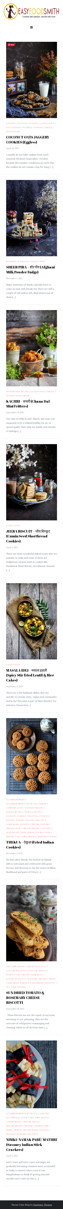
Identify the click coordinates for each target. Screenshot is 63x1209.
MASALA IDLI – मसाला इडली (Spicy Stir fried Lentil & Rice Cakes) (30, 675)
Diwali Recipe (33, 812)
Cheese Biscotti (36, 966)
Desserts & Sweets (17, 261)
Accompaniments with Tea (22, 804)
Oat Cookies (13, 127)
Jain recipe (12, 832)
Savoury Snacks (37, 979)
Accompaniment (15, 799)
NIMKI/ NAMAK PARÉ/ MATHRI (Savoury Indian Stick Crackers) (31, 1144)
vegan (9, 396)
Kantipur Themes (42, 1204)
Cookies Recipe (34, 808)
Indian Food (13, 828)
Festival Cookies (38, 816)
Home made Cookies (17, 824)
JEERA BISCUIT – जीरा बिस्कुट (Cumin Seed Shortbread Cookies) (28, 536)
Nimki (9, 1130)
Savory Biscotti (16, 979)
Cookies (11, 123)
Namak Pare (42, 1126)
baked (43, 804)
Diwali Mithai (14, 812)
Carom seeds (13, 1122)
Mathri (29, 1126)
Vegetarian (13, 131)
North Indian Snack (26, 1130)
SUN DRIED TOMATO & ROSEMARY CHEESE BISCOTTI (25, 997)
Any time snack (15, 966)
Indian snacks (31, 828)
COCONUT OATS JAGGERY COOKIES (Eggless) (27, 139)
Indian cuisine (40, 824)
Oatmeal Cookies (33, 127)
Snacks (10, 836)
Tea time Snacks (26, 836)
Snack (48, 127)
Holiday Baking (15, 820)
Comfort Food (14, 808)
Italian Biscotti (16, 970)
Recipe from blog (32, 975)
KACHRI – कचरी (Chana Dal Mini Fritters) (28, 404)
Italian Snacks (37, 970)
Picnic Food (43, 832)
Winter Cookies (47, 836)
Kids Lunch (27, 832)
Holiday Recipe (35, 820)
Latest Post (47, 123)
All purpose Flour (17, 1117)
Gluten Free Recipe (17, 391)
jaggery (46, 828)
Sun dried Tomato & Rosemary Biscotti (31, 983)
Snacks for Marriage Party (22, 1134)
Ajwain (44, 1113)
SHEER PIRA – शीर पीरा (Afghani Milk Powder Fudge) (30, 269)
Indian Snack (31, 1122)
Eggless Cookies (28, 123)
